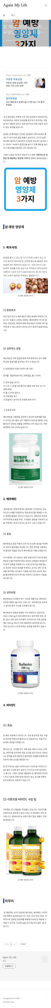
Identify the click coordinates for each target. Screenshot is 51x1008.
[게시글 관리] (14, 944)
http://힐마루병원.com (15, 94)
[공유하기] (11, 944)
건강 (4, 960)
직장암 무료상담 (14, 79)
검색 (40, 5)
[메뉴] (46, 5)
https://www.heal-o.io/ (16, 75)
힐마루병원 (11, 98)
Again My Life (15, 5)
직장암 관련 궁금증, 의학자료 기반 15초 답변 (17, 84)
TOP (46, 999)
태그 (13, 15)
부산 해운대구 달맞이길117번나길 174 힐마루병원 (25, 103)
